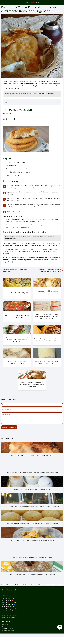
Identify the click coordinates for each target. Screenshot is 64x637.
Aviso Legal (5, 624)
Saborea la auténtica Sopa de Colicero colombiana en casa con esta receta (50, 270)
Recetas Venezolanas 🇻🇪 (8, 617)
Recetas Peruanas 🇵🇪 (7, 611)
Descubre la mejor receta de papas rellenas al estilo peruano (15, 270)
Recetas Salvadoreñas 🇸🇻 (9, 615)
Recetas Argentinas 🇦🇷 (8, 598)
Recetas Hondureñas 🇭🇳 (8, 604)
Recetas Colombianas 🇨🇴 (9, 602)
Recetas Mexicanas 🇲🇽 (8, 606)
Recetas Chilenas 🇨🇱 (7, 600)
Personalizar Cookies (7, 628)
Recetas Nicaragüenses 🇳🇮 (9, 609)
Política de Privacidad (8, 630)
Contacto (4, 626)
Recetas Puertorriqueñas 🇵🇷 (9, 613)
